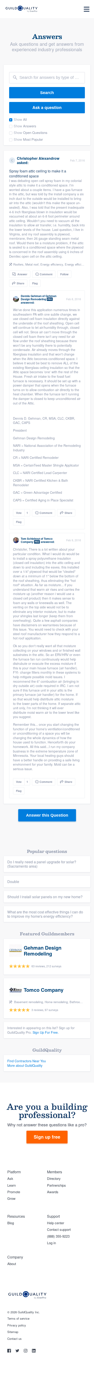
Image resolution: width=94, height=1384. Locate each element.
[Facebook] (9, 1351)
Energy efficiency (51, 264)
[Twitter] (18, 1351)
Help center (55, 1222)
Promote (13, 1191)
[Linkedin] (34, 1351)
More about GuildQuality (24, 1065)
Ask (10, 1178)
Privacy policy (16, 1325)
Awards (52, 1191)
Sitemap (12, 1332)
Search (47, 92)
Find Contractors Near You (26, 1061)
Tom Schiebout (30, 539)
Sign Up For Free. (46, 1032)
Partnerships (56, 1185)
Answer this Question (47, 815)
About (11, 1263)
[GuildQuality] (21, 9)
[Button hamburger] (86, 9)
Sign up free (47, 1136)
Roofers (18, 264)
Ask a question (47, 107)
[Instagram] (26, 1351)
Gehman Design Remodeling (38, 297)
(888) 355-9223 (58, 1236)
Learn (11, 1185)
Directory (54, 1178)
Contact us (14, 1339)
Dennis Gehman (31, 296)
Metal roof (32, 264)
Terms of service (18, 1318)
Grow (11, 1198)
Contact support (59, 1229)
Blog (10, 1222)
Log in (51, 1242)
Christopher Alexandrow (38, 158)
